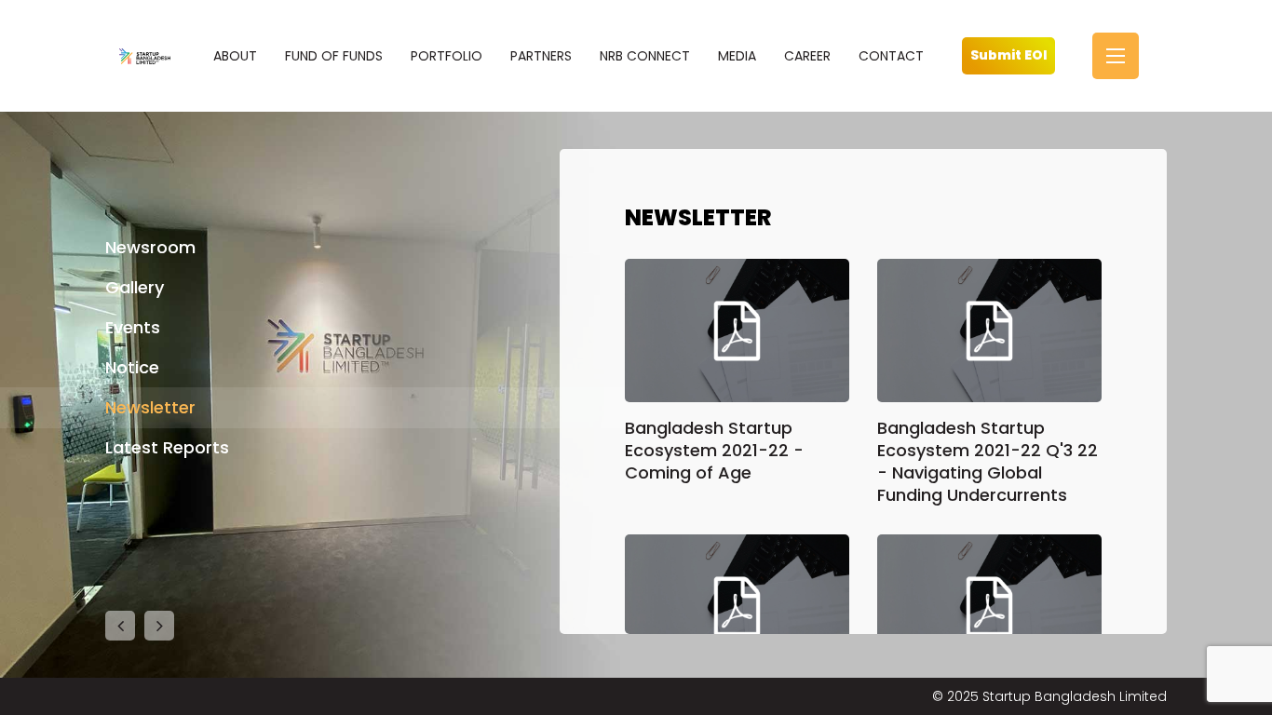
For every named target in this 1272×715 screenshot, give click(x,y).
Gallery (134, 287)
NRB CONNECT (645, 56)
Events (132, 327)
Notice (132, 367)
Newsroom (150, 247)
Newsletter (150, 407)
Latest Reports (167, 447)
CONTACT (891, 56)
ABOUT (235, 56)
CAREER (807, 56)
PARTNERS (541, 56)
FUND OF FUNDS (334, 56)
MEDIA (737, 56)
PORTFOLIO (446, 56)
